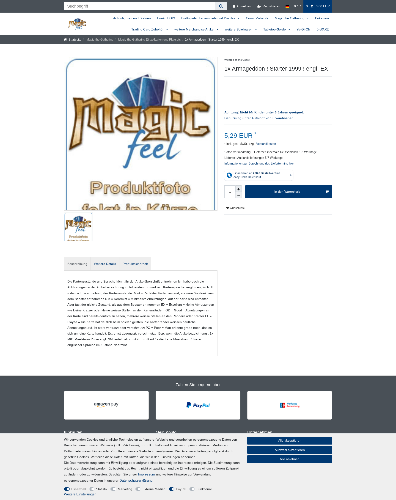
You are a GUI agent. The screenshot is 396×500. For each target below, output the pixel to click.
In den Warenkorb (287, 191)
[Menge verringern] (238, 195)
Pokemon (322, 18)
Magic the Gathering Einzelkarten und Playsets (149, 39)
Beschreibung (77, 264)
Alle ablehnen (290, 459)
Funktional (204, 489)
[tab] (77, 264)
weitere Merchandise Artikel (194, 29)
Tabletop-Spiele (275, 29)
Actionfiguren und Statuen (132, 18)
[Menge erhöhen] (238, 188)
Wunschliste (237, 208)
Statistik (101, 489)
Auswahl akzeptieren (290, 450)
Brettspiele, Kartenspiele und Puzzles (208, 18)
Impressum (146, 474)
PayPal (181, 489)
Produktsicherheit (135, 264)
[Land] (287, 6)
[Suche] (221, 6)
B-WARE (322, 29)
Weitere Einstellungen (80, 494)
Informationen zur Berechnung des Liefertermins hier (259, 163)
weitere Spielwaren (239, 29)
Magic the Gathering (290, 18)
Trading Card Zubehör (148, 29)
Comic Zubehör (257, 18)
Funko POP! (166, 18)
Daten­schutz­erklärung (135, 480)
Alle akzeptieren (289, 440)
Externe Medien (154, 489)
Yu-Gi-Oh (303, 29)
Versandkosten (265, 144)
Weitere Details (105, 264)
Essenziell (78, 489)
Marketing (125, 489)
